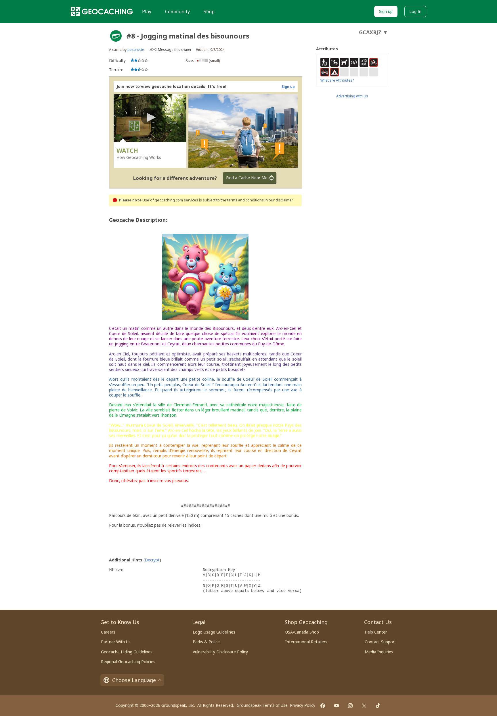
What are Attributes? (337, 80)
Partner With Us (116, 641)
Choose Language (134, 680)
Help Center (376, 632)
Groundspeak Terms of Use (262, 705)
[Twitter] (364, 705)
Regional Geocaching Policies (128, 661)
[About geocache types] (116, 36)
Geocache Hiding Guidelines (126, 652)
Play (146, 11)
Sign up (386, 11)
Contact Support (380, 641)
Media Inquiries (379, 652)
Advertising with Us (352, 96)
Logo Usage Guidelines (214, 632)
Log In (415, 11)
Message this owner (175, 49)
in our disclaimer (279, 200)
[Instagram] (350, 705)
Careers (108, 632)
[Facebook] (322, 705)
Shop (209, 11)
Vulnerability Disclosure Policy (220, 652)
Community (177, 11)
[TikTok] (377, 705)
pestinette (135, 49)
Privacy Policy (302, 705)
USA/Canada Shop (302, 632)
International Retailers (306, 641)
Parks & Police (206, 641)
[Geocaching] (102, 11)
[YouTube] (336, 705)
